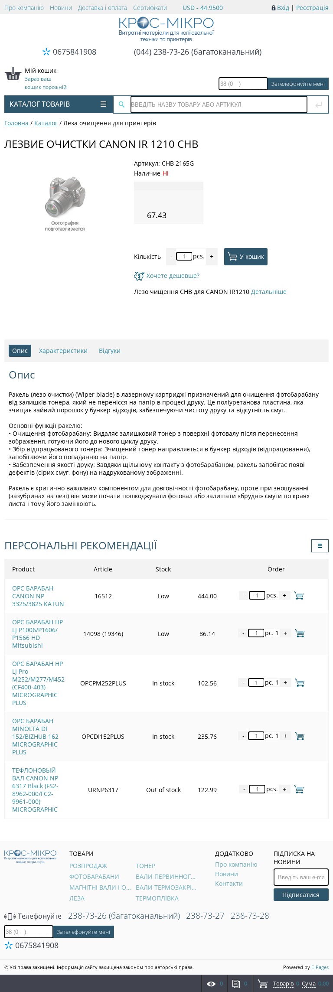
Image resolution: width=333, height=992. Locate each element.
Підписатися (301, 895)
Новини (61, 7)
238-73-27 (205, 915)
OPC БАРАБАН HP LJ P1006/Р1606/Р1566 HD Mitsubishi (37, 633)
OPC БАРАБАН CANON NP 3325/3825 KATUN (38, 596)
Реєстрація (312, 7)
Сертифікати (150, 7)
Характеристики (63, 350)
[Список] (320, 545)
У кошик (252, 256)
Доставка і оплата (102, 7)
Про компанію (24, 7)
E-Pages (320, 967)
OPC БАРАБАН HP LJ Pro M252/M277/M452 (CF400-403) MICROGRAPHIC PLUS (38, 683)
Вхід (283, 7)
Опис (20, 350)
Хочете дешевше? (173, 275)
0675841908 (74, 51)
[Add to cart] (297, 595)
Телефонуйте (39, 916)
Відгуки (110, 350)
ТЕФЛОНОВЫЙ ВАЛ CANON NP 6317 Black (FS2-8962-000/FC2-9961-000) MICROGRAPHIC (35, 789)
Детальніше (269, 291)
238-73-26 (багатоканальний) (124, 915)
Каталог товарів (40, 104)
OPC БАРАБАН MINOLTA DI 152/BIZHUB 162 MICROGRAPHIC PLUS (35, 736)
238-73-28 (250, 915)
